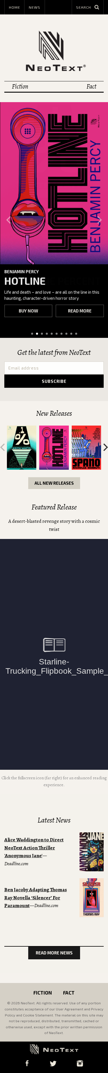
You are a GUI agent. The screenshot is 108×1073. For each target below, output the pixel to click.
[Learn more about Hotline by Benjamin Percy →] (54, 183)
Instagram (80, 1063)
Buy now (28, 310)
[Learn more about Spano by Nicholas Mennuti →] (86, 448)
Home (14, 7)
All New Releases (54, 483)
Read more (80, 310)
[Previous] (9, 220)
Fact (91, 86)
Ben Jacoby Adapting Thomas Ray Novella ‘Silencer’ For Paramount (35, 897)
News (34, 7)
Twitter (53, 1063)
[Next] (98, 220)
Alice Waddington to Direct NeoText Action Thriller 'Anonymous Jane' (34, 847)
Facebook (27, 1063)
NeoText (54, 50)
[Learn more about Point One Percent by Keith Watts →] (21, 448)
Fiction (20, 86)
